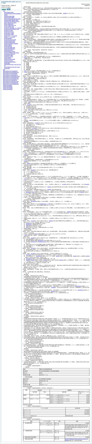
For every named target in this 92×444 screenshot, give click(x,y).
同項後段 (53, 287)
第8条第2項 (28, 223)
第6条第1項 (40, 240)
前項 (41, 30)
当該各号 (87, 184)
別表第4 (51, 220)
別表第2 (64, 156)
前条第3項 (28, 192)
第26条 (32, 260)
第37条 (88, 256)
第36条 (74, 256)
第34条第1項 (78, 286)
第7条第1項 (28, 254)
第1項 (25, 160)
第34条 (45, 260)
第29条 (57, 256)
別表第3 (69, 211)
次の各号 (29, 104)
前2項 (25, 57)
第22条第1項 (29, 258)
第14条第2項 (34, 201)
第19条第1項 (39, 256)
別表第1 (65, 13)
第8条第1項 (33, 241)
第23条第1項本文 (42, 241)
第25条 (27, 260)
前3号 (27, 227)
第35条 (61, 260)
